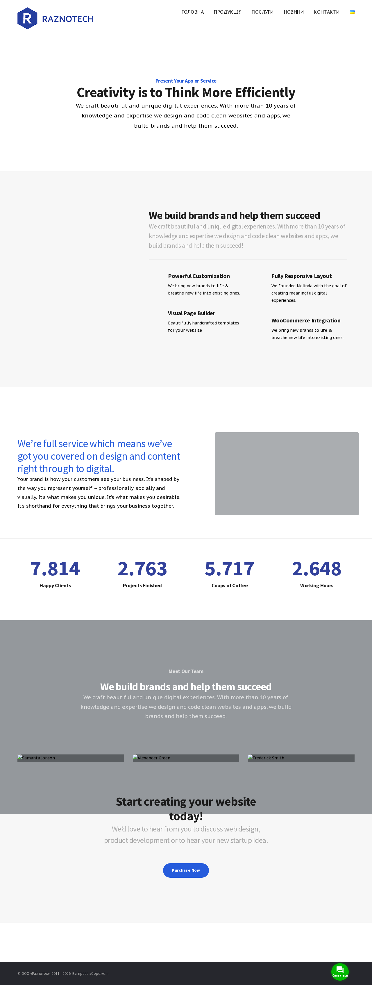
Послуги (262, 12)
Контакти (326, 12)
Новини (294, 12)
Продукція (228, 12)
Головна (193, 12)
